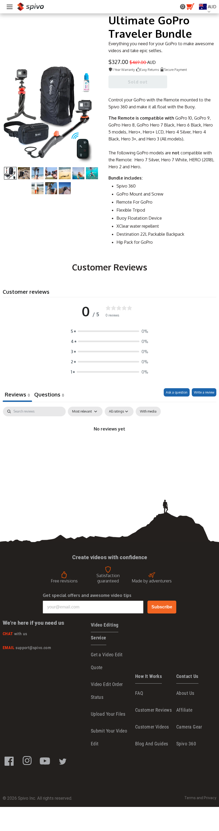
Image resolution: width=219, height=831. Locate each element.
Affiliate (184, 710)
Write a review (204, 392)
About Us (185, 693)
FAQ (139, 693)
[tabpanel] (109, 446)
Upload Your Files (108, 714)
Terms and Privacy (200, 798)
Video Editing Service (105, 631)
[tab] (49, 395)
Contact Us (187, 676)
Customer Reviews (153, 710)
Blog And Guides (151, 743)
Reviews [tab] (17, 394)
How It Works (148, 676)
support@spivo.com (27, 647)
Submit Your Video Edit (109, 737)
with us (15, 633)
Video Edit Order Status (107, 690)
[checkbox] (148, 411)
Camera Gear (189, 727)
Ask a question (176, 392)
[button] (109, 331)
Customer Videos (152, 727)
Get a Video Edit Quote (107, 661)
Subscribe (161, 607)
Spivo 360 (186, 743)
